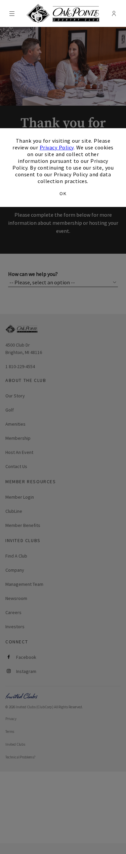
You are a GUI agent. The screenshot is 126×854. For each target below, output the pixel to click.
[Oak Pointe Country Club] (63, 13)
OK (62, 193)
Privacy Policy (57, 147)
